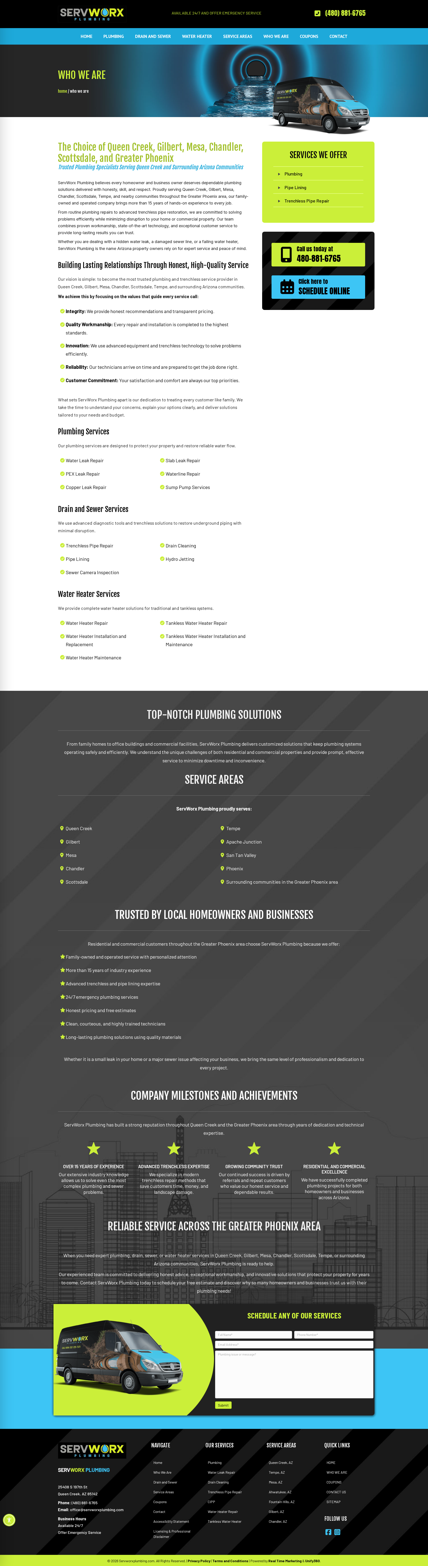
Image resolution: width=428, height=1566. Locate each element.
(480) (85, 1502)
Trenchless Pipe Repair (306, 200)
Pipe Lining (295, 187)
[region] (58, 1541)
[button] (339, 13)
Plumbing (293, 174)
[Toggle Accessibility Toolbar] (9, 1520)
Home (62, 91)
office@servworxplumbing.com (96, 1509)
